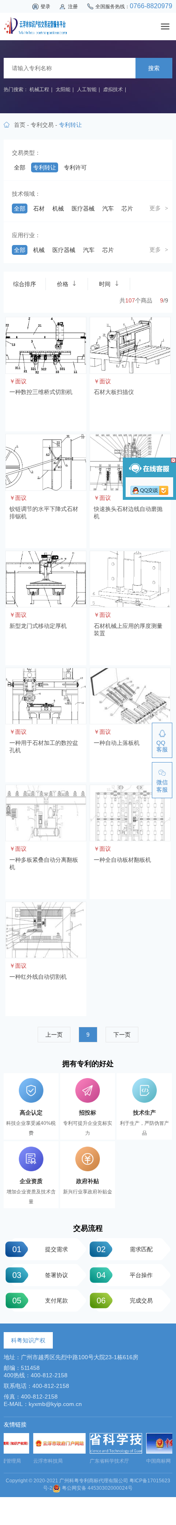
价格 (62, 284)
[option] (32, 1451)
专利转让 (44, 167)
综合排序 (24, 284)
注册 (73, 6)
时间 (105, 284)
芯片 (127, 208)
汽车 (108, 208)
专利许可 (75, 167)
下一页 (122, 1034)
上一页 (54, 1034)
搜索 (154, 68)
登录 (45, 6)
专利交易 (42, 124)
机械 (58, 208)
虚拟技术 (113, 89)
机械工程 (39, 89)
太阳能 (63, 89)
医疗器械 (83, 208)
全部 (19, 167)
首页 (19, 124)
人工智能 (87, 89)
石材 (39, 208)
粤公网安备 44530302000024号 (97, 1488)
